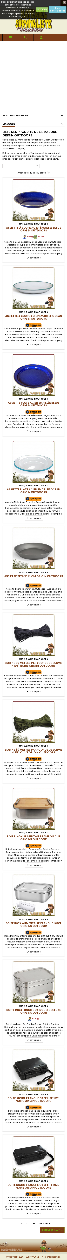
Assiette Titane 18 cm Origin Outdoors (33, 576)
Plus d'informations (57, 9)
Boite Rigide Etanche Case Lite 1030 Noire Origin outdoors (33, 1186)
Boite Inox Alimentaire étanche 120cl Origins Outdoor (33, 924)
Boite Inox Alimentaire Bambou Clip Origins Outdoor (33, 837)
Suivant (45, 1223)
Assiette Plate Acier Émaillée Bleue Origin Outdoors (33, 404)
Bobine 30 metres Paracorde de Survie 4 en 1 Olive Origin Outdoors (33, 751)
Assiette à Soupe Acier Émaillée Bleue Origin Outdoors (33, 229)
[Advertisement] (33, 75)
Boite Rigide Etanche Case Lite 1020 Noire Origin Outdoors (34, 1099)
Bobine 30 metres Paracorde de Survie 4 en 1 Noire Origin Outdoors (33, 664)
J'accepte (41, 9)
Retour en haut (52, 1230)
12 (34, 1223)
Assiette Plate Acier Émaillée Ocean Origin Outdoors (33, 490)
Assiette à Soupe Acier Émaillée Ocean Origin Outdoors (33, 317)
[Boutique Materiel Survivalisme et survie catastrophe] (33, 1240)
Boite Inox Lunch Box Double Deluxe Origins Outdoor (33, 1011)
